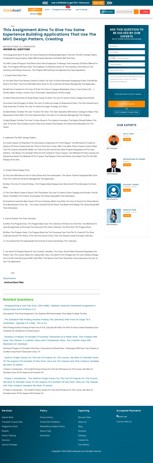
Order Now (98, 3)
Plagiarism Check (10, 426)
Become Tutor (84, 417)
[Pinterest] (120, 426)
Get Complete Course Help (126, 112)
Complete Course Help (12, 422)
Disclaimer (45, 436)
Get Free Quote (127, 104)
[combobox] (112, 58)
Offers (145, 12)
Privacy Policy (46, 417)
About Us (82, 422)
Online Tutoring (9, 436)
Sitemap (82, 436)
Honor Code (45, 431)
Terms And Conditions (50, 422)
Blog (80, 426)
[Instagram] (123, 426)
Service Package (9, 445)
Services (6, 440)
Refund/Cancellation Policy (52, 426)
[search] (136, 11)
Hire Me (127, 139)
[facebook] (117, 426)
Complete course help (61, 9)
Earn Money (83, 445)
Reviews (34, 14)
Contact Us (83, 440)
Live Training (82, 9)
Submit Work (35, 9)
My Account (107, 12)
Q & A (47, 9)
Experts (5, 431)
